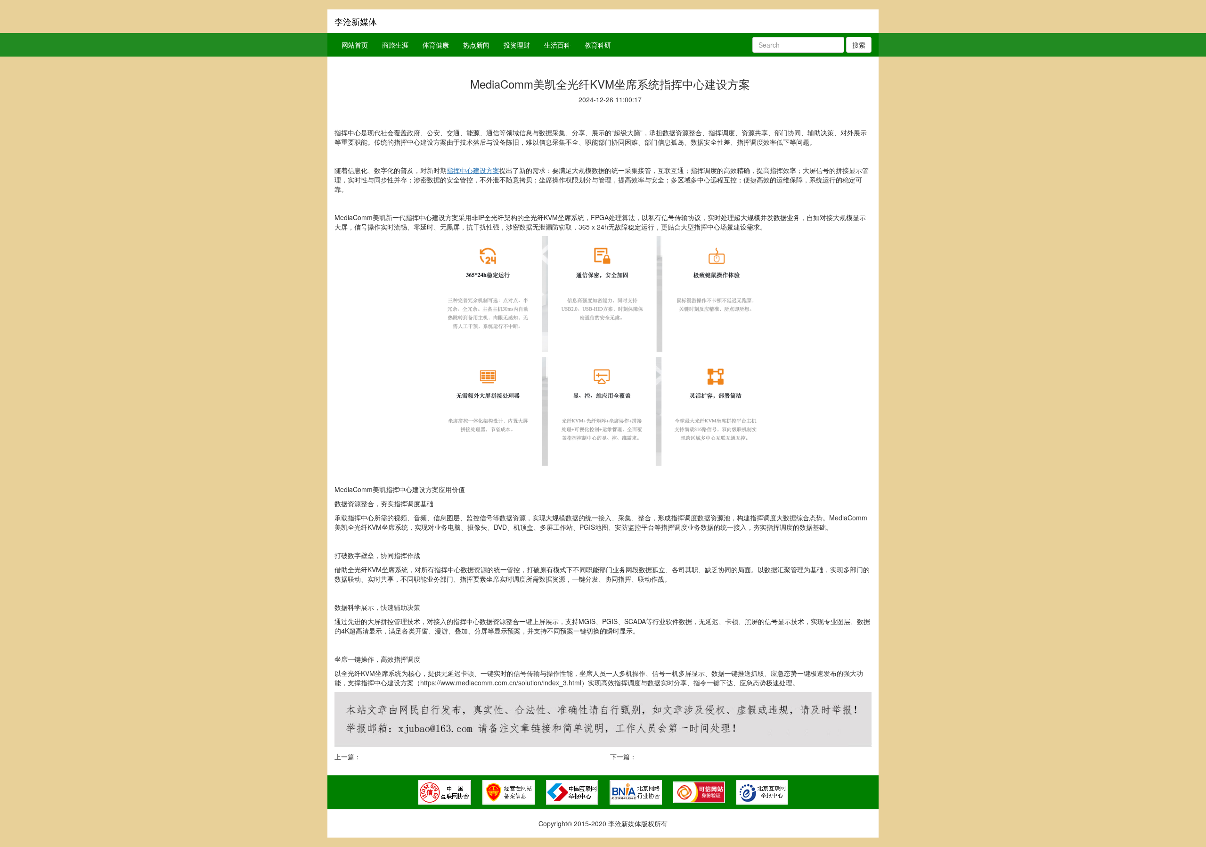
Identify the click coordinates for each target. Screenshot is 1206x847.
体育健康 (436, 44)
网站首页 (355, 44)
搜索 (858, 44)
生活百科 (557, 44)
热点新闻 (476, 44)
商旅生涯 (395, 44)
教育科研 (598, 44)
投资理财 (517, 44)
